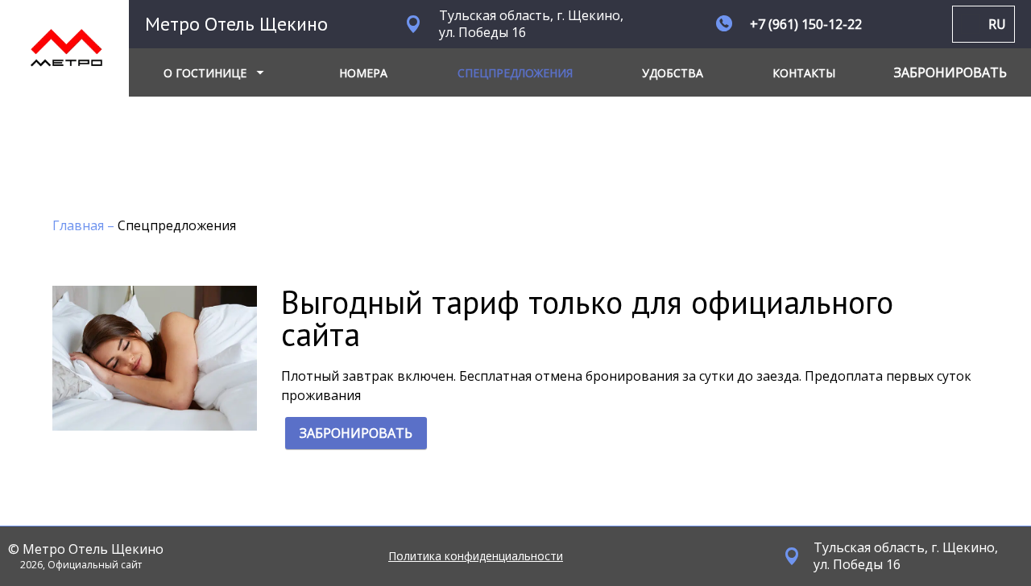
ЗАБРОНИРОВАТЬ (356, 433)
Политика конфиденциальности (475, 556)
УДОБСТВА (672, 72)
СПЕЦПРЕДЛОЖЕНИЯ (515, 72)
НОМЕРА (363, 72)
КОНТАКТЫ (803, 72)
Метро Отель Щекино (236, 23)
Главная (79, 225)
